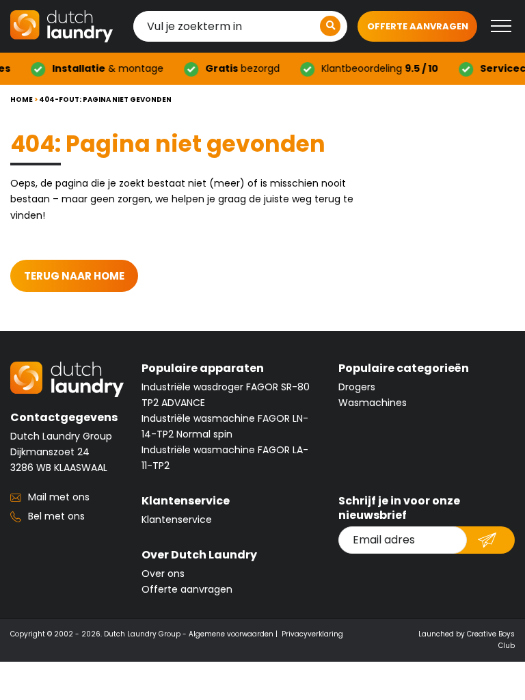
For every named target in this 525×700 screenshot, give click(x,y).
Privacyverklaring (312, 634)
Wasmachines (372, 402)
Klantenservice (177, 519)
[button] (330, 26)
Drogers (356, 387)
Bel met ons (56, 516)
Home (21, 99)
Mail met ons (59, 497)
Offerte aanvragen (417, 26)
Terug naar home (74, 276)
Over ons (163, 573)
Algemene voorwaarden (231, 634)
